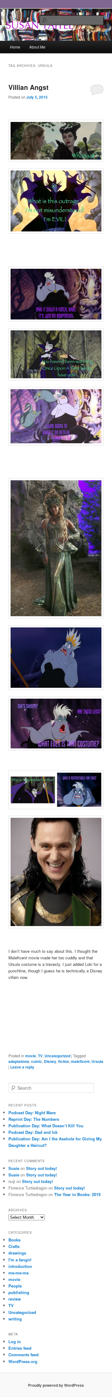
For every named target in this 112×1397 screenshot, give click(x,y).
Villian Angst (28, 87)
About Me (37, 46)
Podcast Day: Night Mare (32, 1112)
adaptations (18, 1061)
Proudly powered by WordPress (56, 1385)
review (14, 1299)
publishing (18, 1292)
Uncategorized (57, 1056)
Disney (50, 1061)
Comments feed (23, 1354)
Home (15, 46)
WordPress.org (22, 1361)
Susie (13, 1168)
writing (15, 1319)
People (15, 1286)
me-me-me (18, 1273)
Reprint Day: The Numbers (33, 1119)
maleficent (80, 1061)
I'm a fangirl (19, 1260)
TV (40, 1056)
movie (30, 1056)
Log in (14, 1341)
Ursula (97, 1061)
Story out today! (41, 1168)
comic (36, 1061)
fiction (63, 1061)
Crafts (14, 1246)
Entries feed (19, 1348)
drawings (17, 1253)
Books (14, 1240)
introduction (20, 1266)
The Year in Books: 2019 (77, 1194)
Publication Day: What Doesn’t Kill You (45, 1126)
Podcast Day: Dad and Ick (33, 1132)
